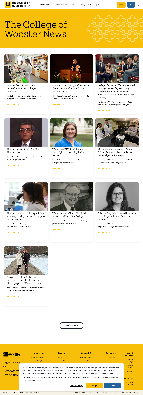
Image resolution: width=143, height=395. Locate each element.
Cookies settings (76, 386)
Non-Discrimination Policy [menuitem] (131, 392)
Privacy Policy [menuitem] (80, 392)
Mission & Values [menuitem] (129, 366)
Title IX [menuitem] (115, 392)
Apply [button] (121, 5)
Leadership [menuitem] (129, 371)
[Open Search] (138, 5)
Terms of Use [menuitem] (93, 392)
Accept (94, 386)
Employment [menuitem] (128, 378)
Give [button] (131, 5)
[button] (71, 325)
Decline (112, 386)
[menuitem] (102, 4)
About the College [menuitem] (129, 361)
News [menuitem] (131, 375)
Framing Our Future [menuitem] (128, 383)
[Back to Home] (17, 4)
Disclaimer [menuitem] (105, 392)
